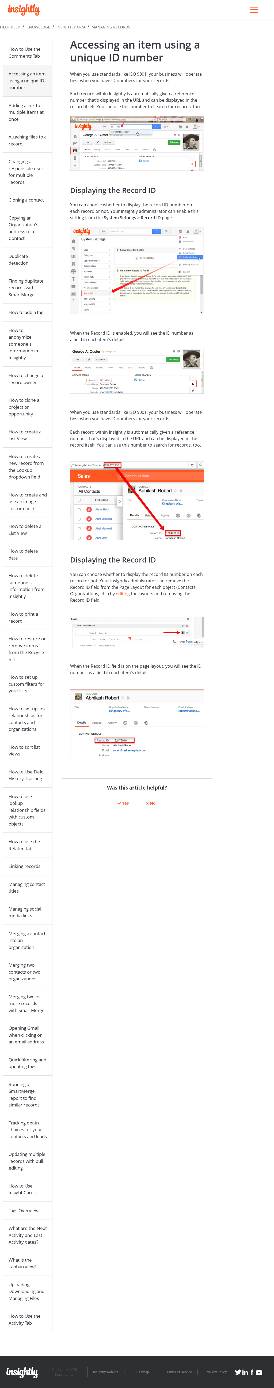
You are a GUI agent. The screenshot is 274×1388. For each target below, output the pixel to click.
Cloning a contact (26, 200)
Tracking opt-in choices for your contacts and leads (28, 1129)
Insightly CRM (70, 27)
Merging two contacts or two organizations (24, 972)
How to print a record (23, 617)
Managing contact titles (27, 887)
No (152, 803)
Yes (125, 803)
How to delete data (23, 554)
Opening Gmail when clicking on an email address (26, 1035)
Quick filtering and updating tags (27, 1063)
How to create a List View (25, 435)
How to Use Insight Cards (22, 1189)
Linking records (24, 866)
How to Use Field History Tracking (26, 775)
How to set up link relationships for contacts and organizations (27, 719)
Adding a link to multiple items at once (26, 112)
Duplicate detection (18, 259)
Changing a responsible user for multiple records (26, 171)
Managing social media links (25, 912)
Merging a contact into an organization (27, 940)
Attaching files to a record (28, 140)
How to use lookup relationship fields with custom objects (27, 810)
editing (123, 594)
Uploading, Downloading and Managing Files (26, 1291)
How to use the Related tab (24, 845)
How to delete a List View (25, 529)
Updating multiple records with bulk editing (27, 1161)
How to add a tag (26, 312)
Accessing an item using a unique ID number (27, 80)
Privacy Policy (216, 1372)
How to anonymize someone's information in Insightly (23, 344)
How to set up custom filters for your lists (26, 684)
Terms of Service (179, 1372)
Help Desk (10, 27)
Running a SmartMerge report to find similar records (24, 1094)
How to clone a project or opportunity (24, 407)
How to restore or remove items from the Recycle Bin (27, 648)
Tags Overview (24, 1210)
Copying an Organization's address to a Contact (23, 228)
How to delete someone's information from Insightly (27, 585)
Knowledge (38, 27)
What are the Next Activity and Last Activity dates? (28, 1235)
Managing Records (111, 27)
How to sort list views (24, 750)
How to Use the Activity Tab (25, 1319)
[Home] (24, 10)
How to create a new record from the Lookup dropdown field (26, 466)
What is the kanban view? (22, 1263)
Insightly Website (106, 1372)
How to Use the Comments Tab (25, 52)
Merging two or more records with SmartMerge (27, 1003)
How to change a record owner (26, 378)
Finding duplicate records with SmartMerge (26, 288)
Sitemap (142, 1372)
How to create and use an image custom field (28, 502)
